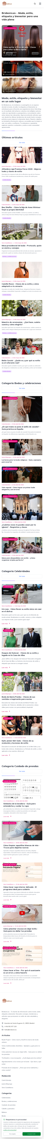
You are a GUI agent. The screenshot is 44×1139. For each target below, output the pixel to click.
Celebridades (7, 180)
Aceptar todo (32, 1134)
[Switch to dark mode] (35, 3)
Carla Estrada (6, 204)
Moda (4, 1116)
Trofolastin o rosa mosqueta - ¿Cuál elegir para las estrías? (22, 1058)
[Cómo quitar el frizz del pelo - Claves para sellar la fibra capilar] (22, 41)
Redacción (6, 1076)
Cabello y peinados (10, 28)
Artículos (6, 1035)
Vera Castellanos (7, 243)
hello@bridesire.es (10, 1030)
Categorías (7, 1093)
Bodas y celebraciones (9, 256)
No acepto (12, 1134)
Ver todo (22, 142)
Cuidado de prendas (9, 63)
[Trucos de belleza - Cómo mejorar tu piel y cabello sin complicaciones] (22, 85)
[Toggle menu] (40, 4)
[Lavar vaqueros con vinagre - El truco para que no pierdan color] (22, 68)
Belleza (5, 80)
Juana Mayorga (6, 166)
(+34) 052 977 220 (10, 1026)
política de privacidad (9, 1130)
